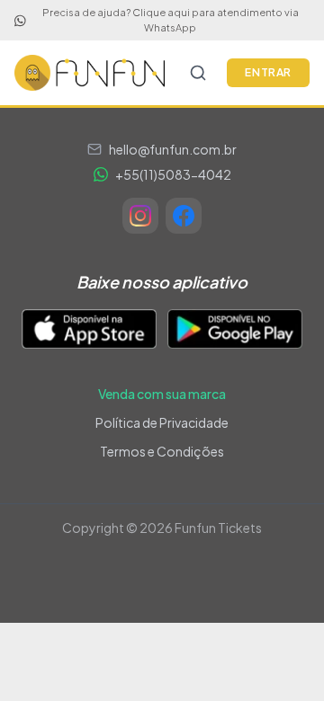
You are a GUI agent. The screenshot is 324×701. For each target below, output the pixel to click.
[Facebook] (184, 216)
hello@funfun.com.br (173, 149)
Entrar (268, 72)
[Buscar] (198, 73)
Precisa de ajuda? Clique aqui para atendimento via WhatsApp (170, 19)
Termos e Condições (162, 451)
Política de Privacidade (162, 422)
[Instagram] (140, 216)
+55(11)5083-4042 (173, 174)
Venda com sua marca (162, 394)
